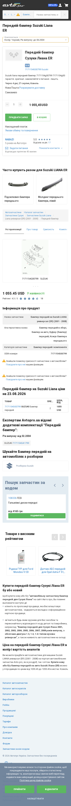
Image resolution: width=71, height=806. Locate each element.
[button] (53, 5)
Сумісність (48, 229)
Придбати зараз (18, 117)
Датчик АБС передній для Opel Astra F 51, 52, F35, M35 (52, 571)
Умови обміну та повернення (21, 130)
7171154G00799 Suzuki (36, 69)
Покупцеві (8, 716)
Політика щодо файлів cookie (35, 780)
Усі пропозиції (13, 229)
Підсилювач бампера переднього (17, 199)
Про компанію (10, 727)
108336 (15, 498)
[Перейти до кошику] (66, 5)
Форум (6, 743)
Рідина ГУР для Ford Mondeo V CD (21, 570)
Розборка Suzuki (25, 465)
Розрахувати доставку (32, 87)
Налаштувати (35, 798)
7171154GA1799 (20, 443)
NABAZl (9, 139)
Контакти (7, 738)
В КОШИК (42, 117)
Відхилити (51, 789)
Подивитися (37, 516)
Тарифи (7, 721)
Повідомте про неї (15, 364)
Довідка (7, 732)
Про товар (32, 229)
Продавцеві (9, 710)
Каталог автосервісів (14, 688)
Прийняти (20, 789)
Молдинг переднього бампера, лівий (50, 199)
